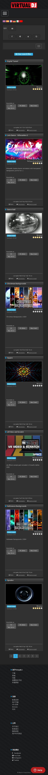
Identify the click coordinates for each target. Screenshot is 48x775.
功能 (13, 678)
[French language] (10, 21)
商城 (13, 676)
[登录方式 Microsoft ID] (20, 37)
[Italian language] (17, 21)
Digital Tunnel (12, 61)
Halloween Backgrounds (16, 506)
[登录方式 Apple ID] (28, 37)
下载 (13, 673)
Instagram (17, 758)
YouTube (17, 755)
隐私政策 (15, 731)
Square (10, 358)
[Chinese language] (21, 21)
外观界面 (15, 682)
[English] (4, 21)
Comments (21, 130)
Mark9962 (39, 309)
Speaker (10, 580)
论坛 (13, 709)
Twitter (16, 760)
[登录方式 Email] (12, 29)
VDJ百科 (15, 704)
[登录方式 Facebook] (12, 37)
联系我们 (15, 729)
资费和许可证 (17, 680)
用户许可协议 (17, 733)
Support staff (38, 457)
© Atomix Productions (24, 772)
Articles (15, 707)
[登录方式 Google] (36, 37)
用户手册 (15, 702)
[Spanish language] (7, 21)
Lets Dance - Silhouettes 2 (17, 135)
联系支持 (15, 700)
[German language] (14, 21)
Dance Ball (11, 210)
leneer (40, 87)
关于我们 (15, 726)
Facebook (17, 753)
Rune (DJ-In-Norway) (36, 161)
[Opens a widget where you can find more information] (38, 770)
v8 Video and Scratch (15, 432)
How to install (33, 130)
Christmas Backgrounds (16, 284)
